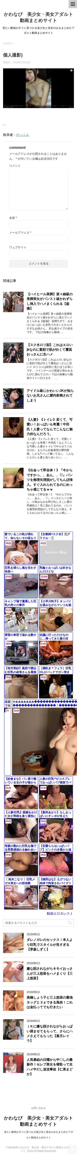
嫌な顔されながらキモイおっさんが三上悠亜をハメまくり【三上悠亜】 (50, 973)
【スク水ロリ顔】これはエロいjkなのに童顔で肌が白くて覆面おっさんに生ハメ (50, 349)
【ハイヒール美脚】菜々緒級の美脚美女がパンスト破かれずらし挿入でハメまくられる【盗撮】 (50, 301)
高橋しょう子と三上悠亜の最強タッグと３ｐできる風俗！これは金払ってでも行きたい (50, 1002)
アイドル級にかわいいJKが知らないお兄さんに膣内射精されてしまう (50, 395)
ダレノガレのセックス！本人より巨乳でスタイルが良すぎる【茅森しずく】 (50, 944)
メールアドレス (20, 232)
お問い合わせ (38, 1108)
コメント (15, 165)
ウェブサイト (17, 247)
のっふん (22, 135)
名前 (13, 217)
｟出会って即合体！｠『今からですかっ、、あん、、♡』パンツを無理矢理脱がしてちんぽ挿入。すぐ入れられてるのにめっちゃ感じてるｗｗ (50, 479)
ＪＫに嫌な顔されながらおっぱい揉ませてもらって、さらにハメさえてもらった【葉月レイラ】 (50, 1033)
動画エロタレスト (60, 913)
